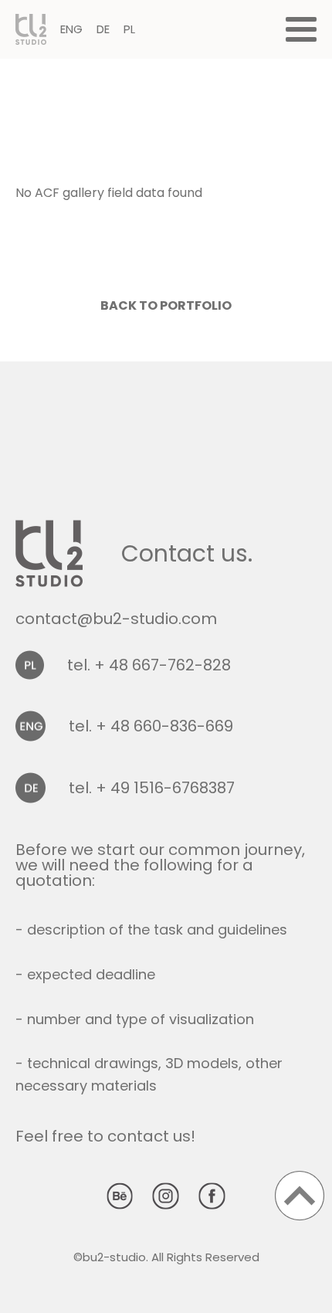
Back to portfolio (166, 305)
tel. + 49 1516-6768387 (152, 788)
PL (129, 29)
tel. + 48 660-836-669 (151, 726)
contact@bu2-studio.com (116, 618)
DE (103, 29)
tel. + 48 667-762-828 (149, 665)
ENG (71, 29)
